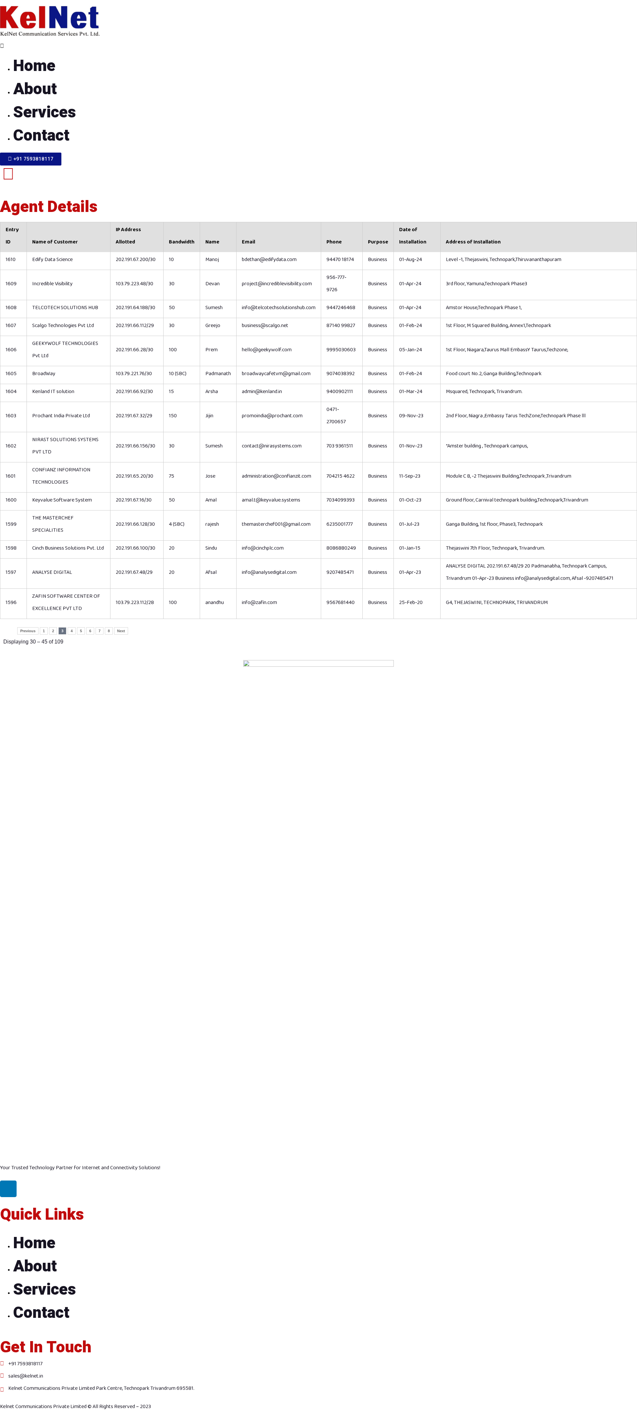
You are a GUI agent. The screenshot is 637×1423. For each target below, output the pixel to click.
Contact (41, 135)
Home (34, 66)
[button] (318, 46)
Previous (27, 631)
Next (121, 631)
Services (44, 112)
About (35, 89)
